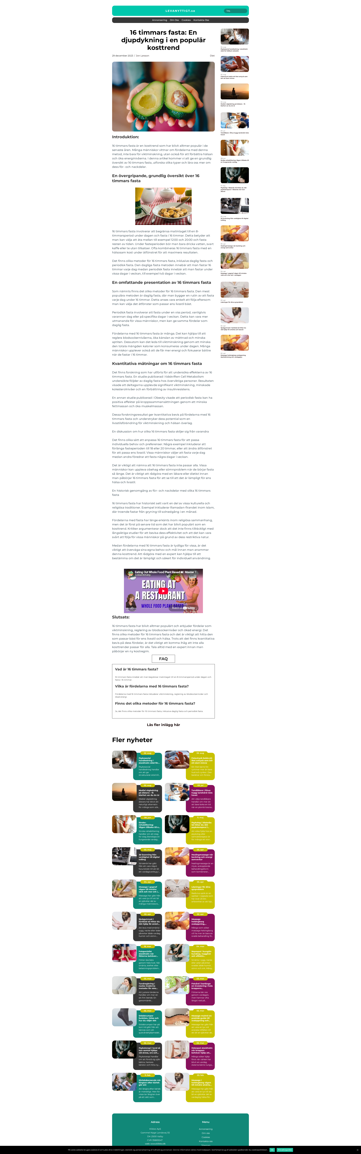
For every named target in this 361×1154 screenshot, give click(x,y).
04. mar (200, 946)
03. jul (200, 785)
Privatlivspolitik (285, 1150)
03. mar (147, 978)
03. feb (200, 1075)
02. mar (147, 1010)
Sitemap (205, 1145)
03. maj (147, 849)
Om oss (174, 20)
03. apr (200, 882)
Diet (212, 55)
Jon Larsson (142, 55)
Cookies (186, 20)
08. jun (147, 817)
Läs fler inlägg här (163, 725)
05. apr (200, 849)
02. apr (147, 914)
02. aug (147, 753)
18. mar (147, 946)
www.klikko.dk (158, 1143)
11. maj (200, 817)
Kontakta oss (201, 20)
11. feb (147, 1075)
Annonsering (159, 20)
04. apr (147, 882)
